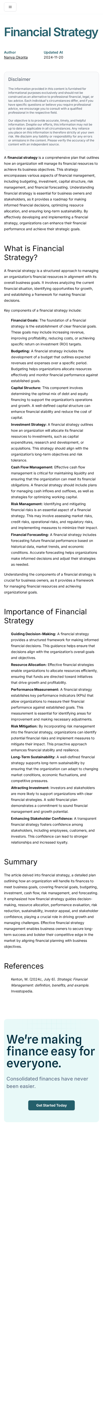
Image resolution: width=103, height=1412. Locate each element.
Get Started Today (51, 1105)
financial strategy (22, 270)
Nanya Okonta (16, 57)
